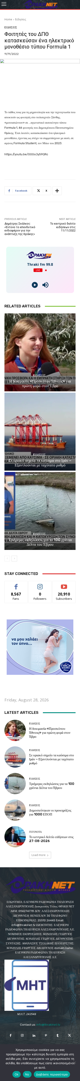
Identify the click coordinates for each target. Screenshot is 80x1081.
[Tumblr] (57, 1035)
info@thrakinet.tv (48, 1024)
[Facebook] (10, 1035)
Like (16, 584)
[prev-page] (7, 558)
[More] (57, 190)
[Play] (34, 285)
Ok (17, 1074)
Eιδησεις (20, 19)
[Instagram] (22, 1035)
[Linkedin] (34, 1035)
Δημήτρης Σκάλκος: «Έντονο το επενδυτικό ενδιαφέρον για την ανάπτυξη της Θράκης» (19, 229)
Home (8, 19)
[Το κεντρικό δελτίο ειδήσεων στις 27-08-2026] (15, 836)
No (27, 1074)
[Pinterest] (46, 1035)
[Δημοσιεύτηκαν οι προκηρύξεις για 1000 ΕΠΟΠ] (15, 810)
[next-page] (14, 558)
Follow (40, 584)
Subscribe (64, 584)
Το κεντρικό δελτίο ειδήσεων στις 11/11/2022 (63, 227)
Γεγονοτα (35, 832)
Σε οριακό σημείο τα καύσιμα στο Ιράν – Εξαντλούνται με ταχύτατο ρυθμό (40, 462)
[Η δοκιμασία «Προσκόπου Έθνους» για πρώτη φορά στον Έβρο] (40, 352)
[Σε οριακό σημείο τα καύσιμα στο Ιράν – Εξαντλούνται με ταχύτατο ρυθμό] (40, 432)
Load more (39, 855)
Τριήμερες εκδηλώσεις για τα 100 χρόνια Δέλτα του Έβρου (40, 542)
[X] (69, 1035)
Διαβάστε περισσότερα (52, 1074)
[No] (74, 1062)
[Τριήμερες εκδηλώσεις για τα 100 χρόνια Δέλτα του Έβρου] (40, 511)
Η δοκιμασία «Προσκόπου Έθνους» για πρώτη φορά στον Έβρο (40, 383)
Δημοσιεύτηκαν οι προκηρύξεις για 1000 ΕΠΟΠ (50, 812)
